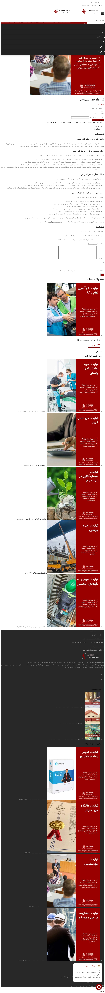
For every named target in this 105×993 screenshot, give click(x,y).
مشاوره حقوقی (97, 631)
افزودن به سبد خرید (97, 120)
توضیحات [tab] (97, 126)
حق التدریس (77, 122)
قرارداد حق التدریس (66, 122)
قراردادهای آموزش (93, 122)
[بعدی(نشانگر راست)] (101, 991)
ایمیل (102, 266)
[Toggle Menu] (103, 13)
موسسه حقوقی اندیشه (55, 222)
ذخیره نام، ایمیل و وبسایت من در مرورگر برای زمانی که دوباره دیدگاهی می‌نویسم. (77, 270)
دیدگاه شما (100, 258)
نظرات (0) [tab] (97, 129)
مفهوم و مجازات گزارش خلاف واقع (66, 707)
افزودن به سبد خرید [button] (94, 347)
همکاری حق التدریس (53, 122)
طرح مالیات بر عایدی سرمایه (68, 723)
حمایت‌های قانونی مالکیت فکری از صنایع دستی (63, 739)
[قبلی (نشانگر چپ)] (103, 991)
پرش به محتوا (100, 20)
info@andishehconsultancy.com (91, 5)
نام (103, 262)
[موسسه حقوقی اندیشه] (76, 13)
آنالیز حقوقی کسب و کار (93, 638)
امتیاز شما (100, 243)
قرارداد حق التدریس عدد (96, 117)
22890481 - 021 (95, 2)
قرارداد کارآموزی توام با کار (88, 340)
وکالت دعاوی (98, 646)
